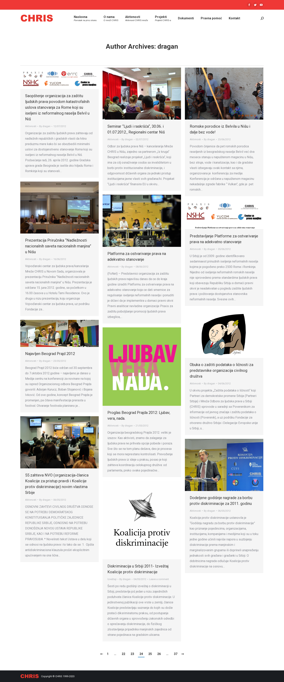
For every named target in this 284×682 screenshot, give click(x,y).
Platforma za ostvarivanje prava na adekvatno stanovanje (136, 256)
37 (175, 654)
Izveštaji (111, 579)
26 (159, 654)
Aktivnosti (30, 126)
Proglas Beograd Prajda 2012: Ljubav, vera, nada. (138, 415)
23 (132, 654)
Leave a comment (159, 579)
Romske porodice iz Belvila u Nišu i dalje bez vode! (220, 129)
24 (141, 654)
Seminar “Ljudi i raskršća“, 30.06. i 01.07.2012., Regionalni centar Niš (136, 129)
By (44, 126)
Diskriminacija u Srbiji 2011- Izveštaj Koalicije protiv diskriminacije (137, 569)
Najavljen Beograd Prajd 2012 (50, 353)
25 (150, 654)
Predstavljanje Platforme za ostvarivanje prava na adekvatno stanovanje (224, 239)
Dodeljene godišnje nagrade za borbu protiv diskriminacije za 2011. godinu (221, 500)
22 (123, 654)
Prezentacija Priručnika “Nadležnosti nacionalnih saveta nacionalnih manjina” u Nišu (58, 246)
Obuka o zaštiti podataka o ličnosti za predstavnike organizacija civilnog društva (221, 370)
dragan (167, 46)
